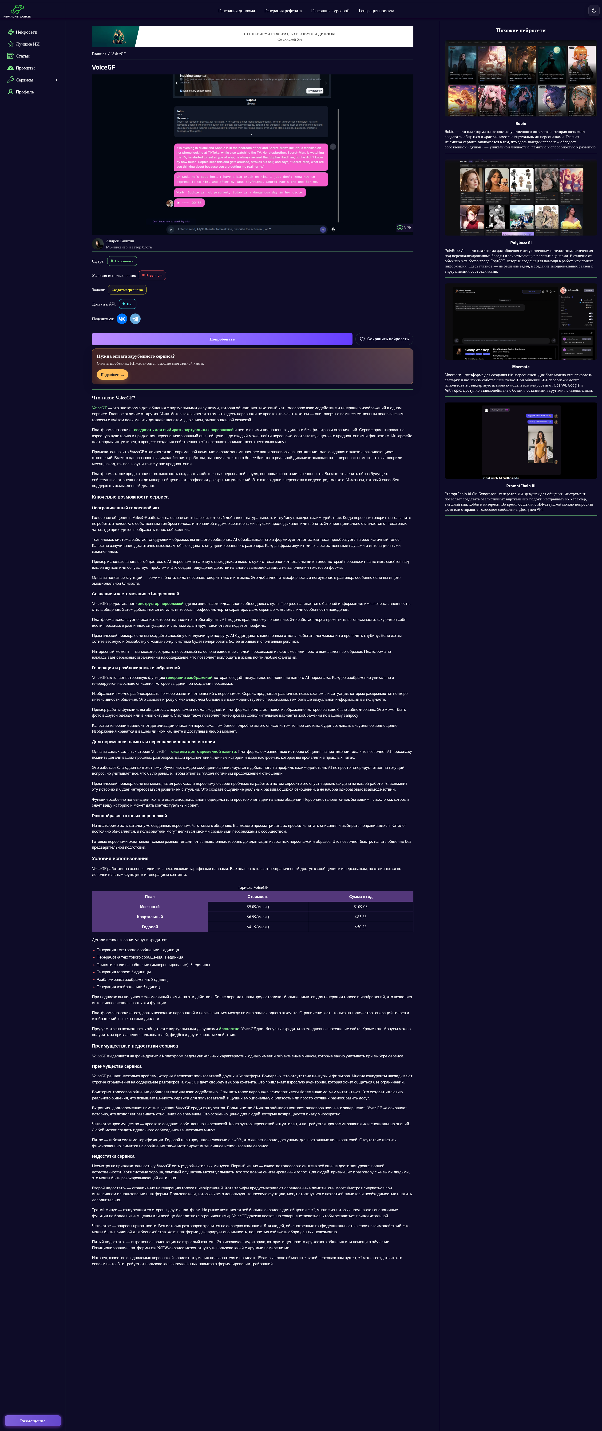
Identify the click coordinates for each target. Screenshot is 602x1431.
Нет (130, 304)
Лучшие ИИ (28, 43)
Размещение (33, 1421)
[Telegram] (135, 318)
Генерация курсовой (330, 10)
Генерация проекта (376, 10)
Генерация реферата (283, 10)
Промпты (25, 67)
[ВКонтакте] (122, 318)
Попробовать (222, 339)
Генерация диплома (236, 10)
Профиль (25, 91)
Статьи (23, 55)
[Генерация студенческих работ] (252, 36)
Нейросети (26, 31)
